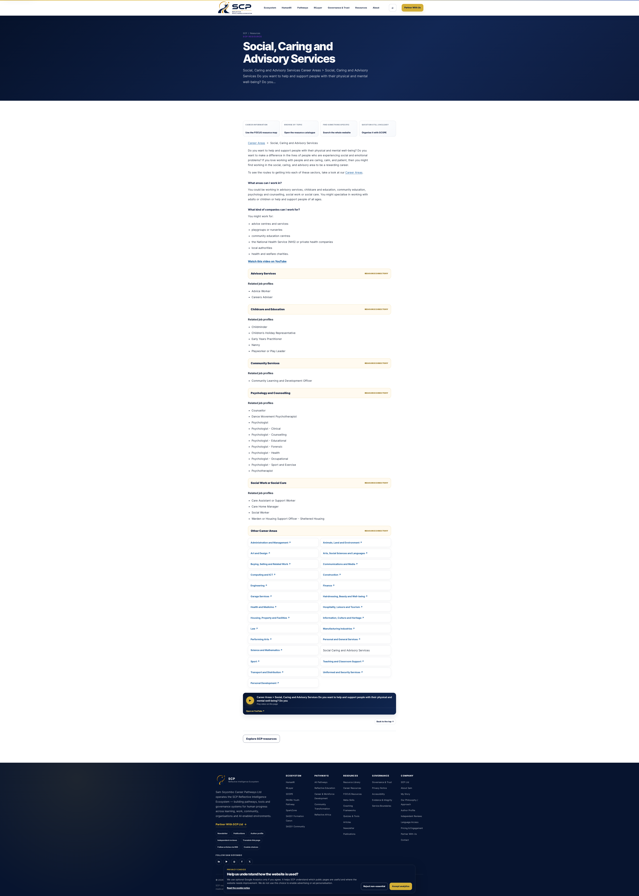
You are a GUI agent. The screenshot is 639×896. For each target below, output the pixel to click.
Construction (330, 574)
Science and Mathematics (265, 650)
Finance (327, 585)
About (376, 7)
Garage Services (260, 596)
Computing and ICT (262, 574)
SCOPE (289, 794)
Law (253, 628)
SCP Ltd (405, 782)
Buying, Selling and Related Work (269, 564)
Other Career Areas (264, 530)
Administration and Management (269, 542)
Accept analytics (400, 886)
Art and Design (259, 553)
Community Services (265, 363)
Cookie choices (251, 847)
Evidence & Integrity (382, 800)
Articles (347, 822)
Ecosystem (270, 7)
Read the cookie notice (238, 888)
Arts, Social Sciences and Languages (344, 553)
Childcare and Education (268, 309)
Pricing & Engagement (412, 828)
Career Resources (352, 788)
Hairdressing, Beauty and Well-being (344, 596)
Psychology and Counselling (270, 393)
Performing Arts (260, 639)
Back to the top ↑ (385, 721)
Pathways (302, 7)
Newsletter (222, 833)
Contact (405, 840)
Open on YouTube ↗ (255, 711)
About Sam (406, 788)
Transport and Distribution (266, 672)
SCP (245, 33)
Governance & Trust (338, 7)
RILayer (318, 7)
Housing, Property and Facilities (269, 617)
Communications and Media (339, 564)
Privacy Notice (379, 788)
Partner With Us (412, 7)
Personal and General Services (340, 639)
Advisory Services (263, 273)
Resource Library (351, 782)
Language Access (410, 822)
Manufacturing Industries (337, 628)
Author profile (257, 833)
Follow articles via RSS (227, 847)
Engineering (258, 585)
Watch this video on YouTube (267, 261)
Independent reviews (227, 840)
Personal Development (263, 683)
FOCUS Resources (352, 794)
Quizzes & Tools (351, 816)
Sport (254, 661)
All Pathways (321, 782)
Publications (239, 833)
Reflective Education (325, 788)
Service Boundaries (381, 806)
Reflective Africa (323, 814)
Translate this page (251, 840)
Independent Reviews (411, 816)
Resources (361, 7)
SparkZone (291, 810)
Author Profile (408, 810)
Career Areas (256, 143)
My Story (405, 794)
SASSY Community (295, 826)
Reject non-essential (374, 886)
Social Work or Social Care (268, 483)
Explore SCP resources (261, 738)
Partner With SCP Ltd (231, 824)
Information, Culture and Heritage (342, 617)
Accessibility (378, 794)
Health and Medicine (262, 607)
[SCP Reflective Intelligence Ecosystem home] (235, 7)
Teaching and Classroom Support (342, 661)
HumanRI (287, 7)
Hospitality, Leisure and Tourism (341, 607)
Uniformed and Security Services (341, 672)
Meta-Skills (348, 800)
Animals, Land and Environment (341, 542)
